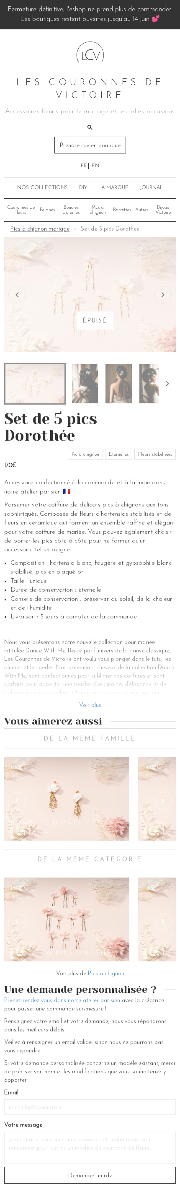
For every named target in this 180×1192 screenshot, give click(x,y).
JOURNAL (151, 187)
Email (11, 1093)
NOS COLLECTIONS (42, 187)
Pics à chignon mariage (39, 229)
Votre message (23, 1125)
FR (84, 166)
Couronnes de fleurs (21, 210)
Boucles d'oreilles (71, 210)
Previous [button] (17, 801)
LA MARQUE (113, 187)
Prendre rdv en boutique (90, 146)
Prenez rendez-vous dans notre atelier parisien (62, 1000)
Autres (141, 210)
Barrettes (122, 210)
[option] (67, 799)
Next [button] (163, 801)
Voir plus (90, 705)
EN (95, 166)
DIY (83, 187)
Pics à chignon (98, 210)
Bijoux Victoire (163, 210)
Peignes (47, 210)
